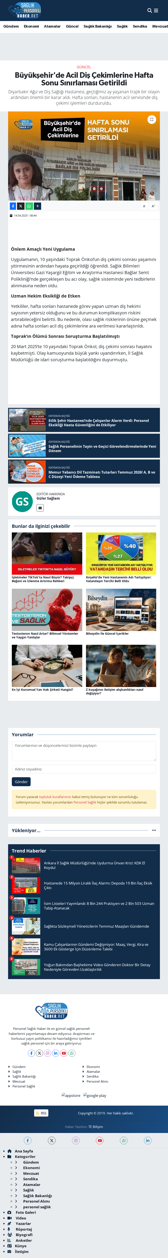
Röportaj (23, 1229)
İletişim (22, 1251)
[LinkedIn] (55, 1053)
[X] (39, 1053)
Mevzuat (18, 1081)
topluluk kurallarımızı (55, 797)
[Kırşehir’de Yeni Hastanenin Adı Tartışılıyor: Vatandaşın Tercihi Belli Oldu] (121, 553)
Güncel (72, 26)
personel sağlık (36, 1206)
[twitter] (52, 1140)
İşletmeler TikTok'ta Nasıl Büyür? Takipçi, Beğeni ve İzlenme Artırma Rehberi (43, 579)
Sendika (140, 26)
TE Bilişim (95, 1126)
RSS (43, 1113)
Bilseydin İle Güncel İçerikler (107, 633)
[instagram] (76, 1140)
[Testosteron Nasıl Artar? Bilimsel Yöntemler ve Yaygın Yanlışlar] (47, 609)
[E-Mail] (40, 507)
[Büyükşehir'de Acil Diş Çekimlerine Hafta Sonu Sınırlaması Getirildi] (84, 156)
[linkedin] (148, 1140)
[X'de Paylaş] (20, 206)
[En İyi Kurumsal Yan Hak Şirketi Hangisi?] (47, 665)
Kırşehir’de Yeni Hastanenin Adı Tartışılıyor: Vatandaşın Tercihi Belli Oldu (118, 579)
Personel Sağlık (85, 802)
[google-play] (94, 1095)
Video (20, 1218)
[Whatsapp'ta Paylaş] (29, 206)
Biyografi (24, 1234)
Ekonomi (31, 26)
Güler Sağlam (48, 498)
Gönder (21, 781)
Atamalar (52, 26)
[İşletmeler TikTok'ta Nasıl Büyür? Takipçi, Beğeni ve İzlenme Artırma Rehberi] (47, 553)
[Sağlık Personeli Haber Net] (24, 10)
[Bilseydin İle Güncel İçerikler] (121, 609)
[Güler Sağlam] (22, 501)
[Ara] (149, 10)
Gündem (11, 26)
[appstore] (71, 1095)
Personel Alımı (97, 1081)
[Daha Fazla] (37, 206)
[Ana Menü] (156, 10)
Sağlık (122, 26)
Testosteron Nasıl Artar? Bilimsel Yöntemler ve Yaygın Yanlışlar (45, 635)
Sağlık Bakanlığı (98, 26)
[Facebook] (31, 1053)
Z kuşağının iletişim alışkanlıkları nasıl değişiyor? (114, 691)
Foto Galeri (25, 1212)
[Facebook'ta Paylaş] (13, 206)
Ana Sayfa (24, 1151)
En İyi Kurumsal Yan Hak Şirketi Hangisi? (42, 689)
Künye (20, 1245)
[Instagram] (47, 1053)
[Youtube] (63, 1053)
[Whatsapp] (71, 1053)
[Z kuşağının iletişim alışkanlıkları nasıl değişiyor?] (121, 665)
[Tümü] (154, 830)
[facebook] (28, 1140)
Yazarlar (23, 1223)
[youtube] (99, 1140)
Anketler (23, 1240)
